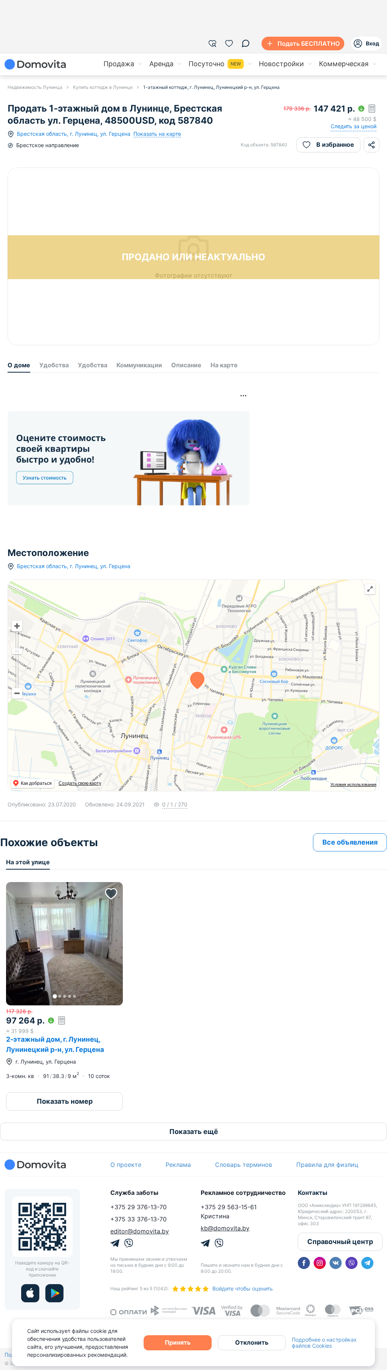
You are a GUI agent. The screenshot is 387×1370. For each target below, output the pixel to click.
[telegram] (367, 1263)
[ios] (30, 1293)
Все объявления (350, 842)
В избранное (335, 144)
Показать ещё (193, 1131)
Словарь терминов (243, 1164)
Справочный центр (340, 1242)
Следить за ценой (353, 126)
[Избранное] (229, 43)
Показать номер (65, 1101)
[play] (54, 1293)
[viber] (351, 1263)
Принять (177, 1342)
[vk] (336, 1263)
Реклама (178, 1164)
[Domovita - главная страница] (35, 64)
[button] (64, 943)
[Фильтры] (212, 43)
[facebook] (304, 1263)
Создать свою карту (80, 783)
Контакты (312, 1192)
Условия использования (353, 784)
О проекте (125, 1164)
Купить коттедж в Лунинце (103, 87)
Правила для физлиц (327, 1164)
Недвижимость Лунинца (35, 87)
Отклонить (251, 1342)
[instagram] (320, 1263)
